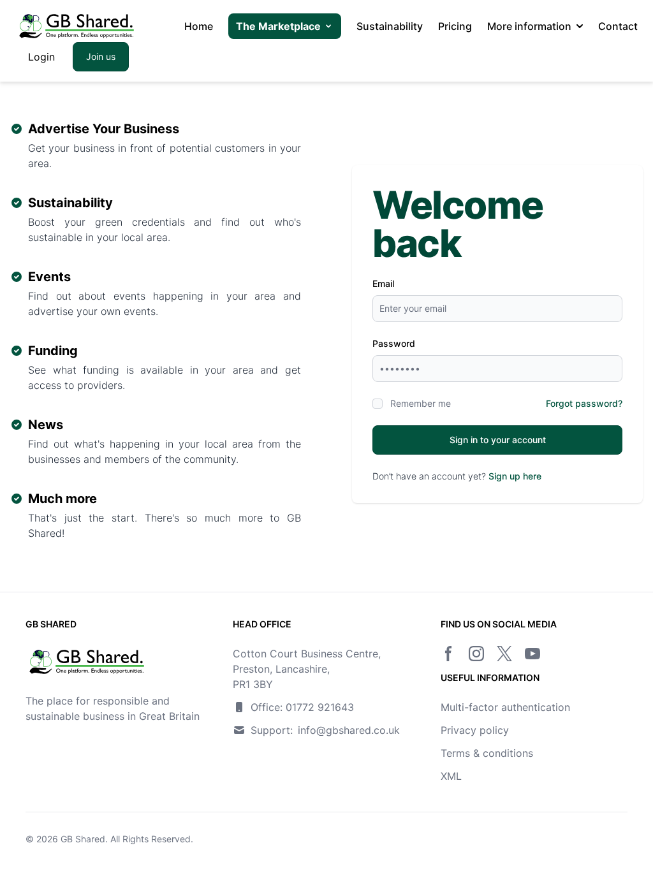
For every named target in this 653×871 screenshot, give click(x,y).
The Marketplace (278, 26)
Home (198, 26)
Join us (100, 56)
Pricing (455, 26)
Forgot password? (584, 403)
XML (451, 776)
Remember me (420, 403)
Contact (618, 26)
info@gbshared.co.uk (349, 730)
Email (383, 283)
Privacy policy (475, 730)
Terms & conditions (487, 753)
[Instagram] (476, 653)
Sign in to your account (498, 439)
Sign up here (514, 476)
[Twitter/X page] (504, 653)
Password (393, 343)
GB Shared (83, 838)
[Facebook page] (448, 653)
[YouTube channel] (532, 653)
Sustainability (389, 26)
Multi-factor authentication (505, 707)
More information (529, 26)
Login (41, 56)
